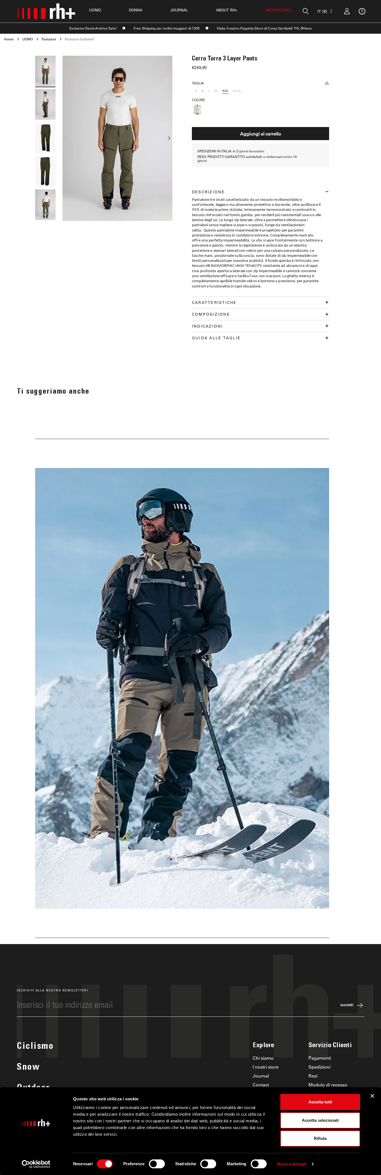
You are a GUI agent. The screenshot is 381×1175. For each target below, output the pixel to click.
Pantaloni (49, 39)
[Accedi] (347, 11)
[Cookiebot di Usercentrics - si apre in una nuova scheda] (36, 1164)
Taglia (198, 83)
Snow (28, 1067)
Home (9, 39)
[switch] (157, 1163)
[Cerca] (305, 11)
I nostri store (266, 1067)
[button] (45, 215)
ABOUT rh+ (226, 10)
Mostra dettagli (292, 1164)
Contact (261, 1085)
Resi (312, 1076)
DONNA (136, 10)
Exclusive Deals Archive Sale (92, 28)
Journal (261, 1076)
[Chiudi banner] (372, 1096)
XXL (225, 91)
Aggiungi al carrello (260, 133)
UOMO (95, 10)
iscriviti (346, 1005)
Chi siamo (263, 1058)
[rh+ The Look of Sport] (46, 11)
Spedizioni (319, 1067)
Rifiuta (320, 1138)
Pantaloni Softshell (79, 39)
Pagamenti (319, 1058)
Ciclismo (35, 1046)
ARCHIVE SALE (278, 10)
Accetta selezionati (320, 1120)
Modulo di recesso (327, 1085)
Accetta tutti (320, 1102)
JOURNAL (179, 10)
